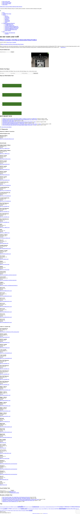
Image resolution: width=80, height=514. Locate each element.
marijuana (62, 508)
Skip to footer (4, 4)
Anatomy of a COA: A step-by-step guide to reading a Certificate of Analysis (16, 118)
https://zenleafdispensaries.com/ (6, 290)
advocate (7, 506)
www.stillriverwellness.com (5, 237)
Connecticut (35, 506)
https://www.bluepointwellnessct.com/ (7, 138)
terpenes (20, 510)
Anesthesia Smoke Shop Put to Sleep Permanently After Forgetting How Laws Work (18, 119)
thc (21, 510)
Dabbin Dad (34, 118)
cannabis (20, 506)
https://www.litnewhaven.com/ (5, 453)
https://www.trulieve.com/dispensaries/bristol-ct (9, 285)
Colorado (27, 506)
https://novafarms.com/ (4, 259)
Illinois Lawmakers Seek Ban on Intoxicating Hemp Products (18, 40)
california (11, 506)
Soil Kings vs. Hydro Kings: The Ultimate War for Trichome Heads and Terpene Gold (18, 500)
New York (73, 508)
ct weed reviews (15, 508)
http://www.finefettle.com (4, 206)
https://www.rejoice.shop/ (4, 264)
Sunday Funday (10, 510)
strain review (6, 510)
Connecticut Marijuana (42, 506)
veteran (27, 510)
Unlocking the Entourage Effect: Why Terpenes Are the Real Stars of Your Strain (17, 121)
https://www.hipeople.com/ (5, 421)
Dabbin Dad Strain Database (31, 508)
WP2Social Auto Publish (36, 513)
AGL (9, 506)
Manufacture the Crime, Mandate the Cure (10, 501)
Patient (76, 508)
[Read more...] (63, 47)
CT (56, 506)
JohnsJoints (52, 508)
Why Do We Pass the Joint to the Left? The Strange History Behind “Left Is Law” (17, 124)
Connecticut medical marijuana (50, 506)
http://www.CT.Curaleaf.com (5, 185)
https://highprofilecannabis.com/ (6, 426)
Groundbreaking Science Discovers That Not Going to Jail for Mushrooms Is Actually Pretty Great (20, 499)
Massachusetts (68, 508)
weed (30, 510)
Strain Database (2, 510)
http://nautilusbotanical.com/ (5, 248)
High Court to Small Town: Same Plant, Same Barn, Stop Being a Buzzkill (16, 498)
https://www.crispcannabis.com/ (6, 352)
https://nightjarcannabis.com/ (5, 253)
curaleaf (19, 508)
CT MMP (5, 508)
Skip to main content (6, 1)
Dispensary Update (41, 508)
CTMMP (1, 508)
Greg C (48, 508)
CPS (55, 506)
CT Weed (9, 508)
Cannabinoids (15, 506)
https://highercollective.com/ (5, 389)
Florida (45, 508)
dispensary (36, 508)
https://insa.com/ (3, 442)
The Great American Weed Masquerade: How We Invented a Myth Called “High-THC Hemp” (19, 123)
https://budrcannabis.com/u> (5, 158)
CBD (24, 506)
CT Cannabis (60, 506)
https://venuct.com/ (3, 484)
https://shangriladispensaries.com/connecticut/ (8, 463)
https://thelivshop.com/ (4, 243)
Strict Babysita (5, 120)
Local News (56, 508)
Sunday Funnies (15, 510)
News (36, 119)
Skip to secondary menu (6, 2)
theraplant (23, 510)
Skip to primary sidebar (6, 3)
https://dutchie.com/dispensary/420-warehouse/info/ (9, 331)
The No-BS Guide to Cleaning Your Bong (10, 122)
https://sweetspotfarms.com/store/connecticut (8, 274)
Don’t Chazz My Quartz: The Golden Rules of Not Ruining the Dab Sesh (16, 497)
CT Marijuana (66, 506)
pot (78, 508)
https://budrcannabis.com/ (5, 164)
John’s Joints (11, 120)
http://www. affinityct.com (4, 148)
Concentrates (30, 506)
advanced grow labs (3, 506)
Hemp (49, 508)
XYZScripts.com (45, 513)
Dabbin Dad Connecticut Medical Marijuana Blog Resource (11, 6)
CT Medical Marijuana (75, 506)
